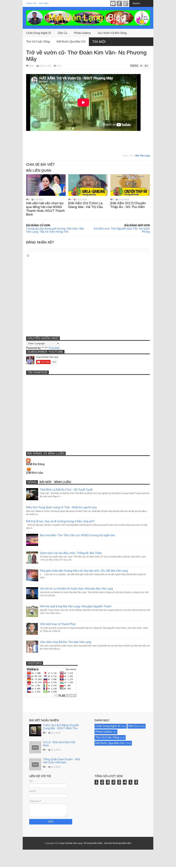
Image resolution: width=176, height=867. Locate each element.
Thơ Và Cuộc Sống (38, 41)
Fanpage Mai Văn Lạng (119, 3)
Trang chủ (31, 3)
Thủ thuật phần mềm (92, 843)
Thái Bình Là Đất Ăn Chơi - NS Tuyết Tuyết (66, 489)
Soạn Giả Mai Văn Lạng (71, 843)
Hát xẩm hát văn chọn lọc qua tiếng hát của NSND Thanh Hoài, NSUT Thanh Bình (45, 208)
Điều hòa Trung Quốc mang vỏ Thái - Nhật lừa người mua (61, 507)
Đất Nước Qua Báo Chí (71, 41)
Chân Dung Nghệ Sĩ (38, 33)
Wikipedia (125, 3)
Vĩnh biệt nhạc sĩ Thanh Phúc (58, 624)
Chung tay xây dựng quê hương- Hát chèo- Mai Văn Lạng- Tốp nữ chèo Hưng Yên (55, 230)
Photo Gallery (82, 33)
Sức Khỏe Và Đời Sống (112, 33)
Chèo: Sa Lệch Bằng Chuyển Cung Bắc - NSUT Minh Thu (61, 727)
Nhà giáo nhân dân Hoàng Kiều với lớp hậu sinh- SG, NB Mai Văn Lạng (84, 570)
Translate (54, 347)
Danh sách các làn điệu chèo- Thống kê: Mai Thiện (71, 553)
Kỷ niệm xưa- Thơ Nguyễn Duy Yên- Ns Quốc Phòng (122, 230)
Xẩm (49, 66)
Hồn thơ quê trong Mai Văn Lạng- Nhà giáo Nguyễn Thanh (75, 606)
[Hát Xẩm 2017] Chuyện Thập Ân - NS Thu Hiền (128, 205)
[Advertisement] (88, 144)
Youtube (113, 3)
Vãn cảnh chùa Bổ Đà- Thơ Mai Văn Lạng (65, 642)
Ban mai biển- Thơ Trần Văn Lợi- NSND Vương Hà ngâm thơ (77, 535)
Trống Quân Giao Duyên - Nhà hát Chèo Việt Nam (61, 761)
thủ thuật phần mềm (122, 843)
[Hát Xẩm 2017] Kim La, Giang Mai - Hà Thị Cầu (85, 205)
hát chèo (108, 843)
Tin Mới (99, 42)
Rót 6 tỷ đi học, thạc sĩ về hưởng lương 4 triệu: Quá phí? (60, 521)
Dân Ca (62, 33)
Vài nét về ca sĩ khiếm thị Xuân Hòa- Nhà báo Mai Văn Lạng (76, 588)
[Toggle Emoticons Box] (28, 255)
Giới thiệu (43, 3)
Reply (31, 66)
